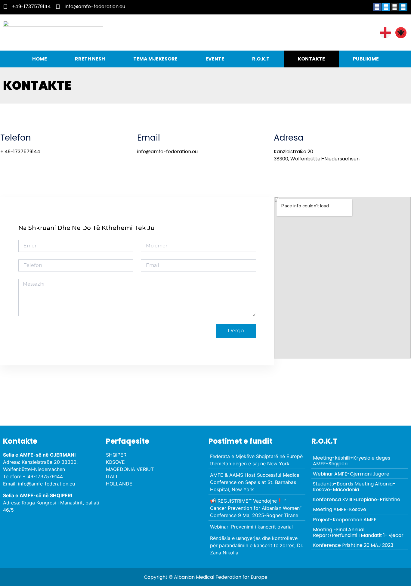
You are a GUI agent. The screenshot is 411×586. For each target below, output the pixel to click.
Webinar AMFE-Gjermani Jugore (351, 473)
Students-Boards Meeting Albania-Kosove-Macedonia (354, 486)
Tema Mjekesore (155, 58)
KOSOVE (115, 462)
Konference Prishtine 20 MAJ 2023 (353, 545)
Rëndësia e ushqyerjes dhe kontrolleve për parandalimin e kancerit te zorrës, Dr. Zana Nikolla (256, 545)
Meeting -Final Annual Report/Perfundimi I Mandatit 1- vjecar (358, 532)
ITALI (111, 476)
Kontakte (311, 58)
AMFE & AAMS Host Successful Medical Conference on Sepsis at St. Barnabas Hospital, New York (255, 482)
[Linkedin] (403, 7)
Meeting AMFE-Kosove (339, 509)
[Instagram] (395, 7)
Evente (215, 58)
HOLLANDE (119, 484)
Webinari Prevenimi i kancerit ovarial (251, 527)
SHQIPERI (117, 455)
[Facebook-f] (377, 7)
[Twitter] (386, 7)
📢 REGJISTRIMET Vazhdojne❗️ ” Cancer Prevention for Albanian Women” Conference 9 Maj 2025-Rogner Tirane (255, 508)
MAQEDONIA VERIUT (130, 469)
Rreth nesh (90, 58)
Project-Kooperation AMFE (344, 519)
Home (39, 58)
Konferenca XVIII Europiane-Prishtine (356, 499)
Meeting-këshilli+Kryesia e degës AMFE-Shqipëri (351, 460)
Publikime (366, 58)
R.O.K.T (261, 58)
